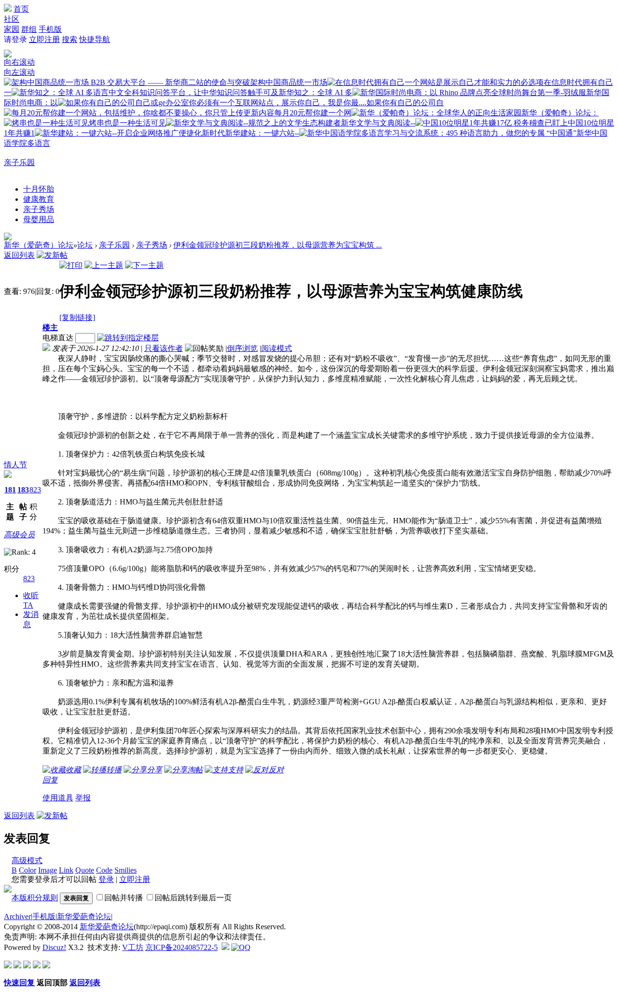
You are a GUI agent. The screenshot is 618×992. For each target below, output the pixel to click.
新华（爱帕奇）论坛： (560, 113)
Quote (84, 870)
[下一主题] (144, 265)
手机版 (50, 29)
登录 (106, 879)
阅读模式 (276, 348)
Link (66, 870)
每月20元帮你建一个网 (312, 113)
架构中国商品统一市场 (288, 82)
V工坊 (132, 947)
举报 (83, 798)
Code (104, 870)
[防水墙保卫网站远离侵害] (225, 947)
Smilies (125, 870)
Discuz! (54, 947)
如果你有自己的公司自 (405, 102)
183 (23, 490)
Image (47, 870)
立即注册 (44, 39)
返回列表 (19, 255)
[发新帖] (52, 255)
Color (27, 870)
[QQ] (241, 947)
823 (35, 490)
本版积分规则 (35, 898)
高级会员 (19, 535)
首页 (21, 9)
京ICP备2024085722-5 (181, 947)
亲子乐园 (19, 162)
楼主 (50, 327)
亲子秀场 (38, 209)
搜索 (69, 39)
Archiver (17, 916)
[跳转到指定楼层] (130, 338)
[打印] (71, 265)
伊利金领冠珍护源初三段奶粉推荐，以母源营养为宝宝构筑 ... (277, 245)
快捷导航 (94, 39)
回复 (50, 780)
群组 (29, 29)
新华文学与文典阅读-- (378, 123)
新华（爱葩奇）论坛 (38, 245)
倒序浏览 (242, 348)
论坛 (85, 245)
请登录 (15, 39)
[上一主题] (103, 265)
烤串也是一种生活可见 (127, 123)
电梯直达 (57, 338)
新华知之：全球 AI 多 (315, 92)
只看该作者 (163, 348)
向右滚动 (19, 62)
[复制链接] (77, 317)
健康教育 (38, 199)
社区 (11, 19)
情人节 (15, 465)
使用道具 (57, 798)
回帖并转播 (123, 898)
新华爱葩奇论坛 (84, 916)
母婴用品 (38, 219)
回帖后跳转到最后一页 (193, 898)
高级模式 (27, 860)
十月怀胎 (38, 189)
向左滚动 (19, 72)
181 (10, 490)
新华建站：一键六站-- (262, 133)
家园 (11, 29)
